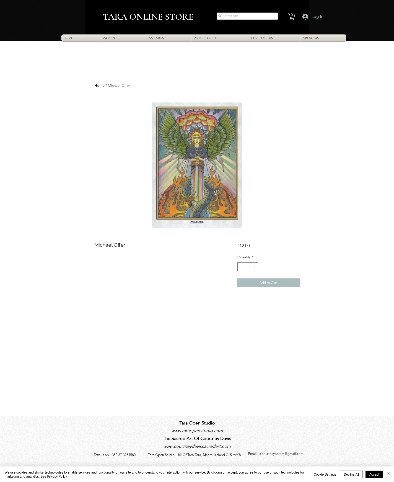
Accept (374, 474)
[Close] (388, 474)
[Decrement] (241, 267)
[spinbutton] (247, 267)
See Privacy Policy (54, 476)
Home (99, 85)
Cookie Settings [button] (325, 474)
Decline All (351, 474)
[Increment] (254, 267)
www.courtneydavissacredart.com (197, 446)
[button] (292, 16)
